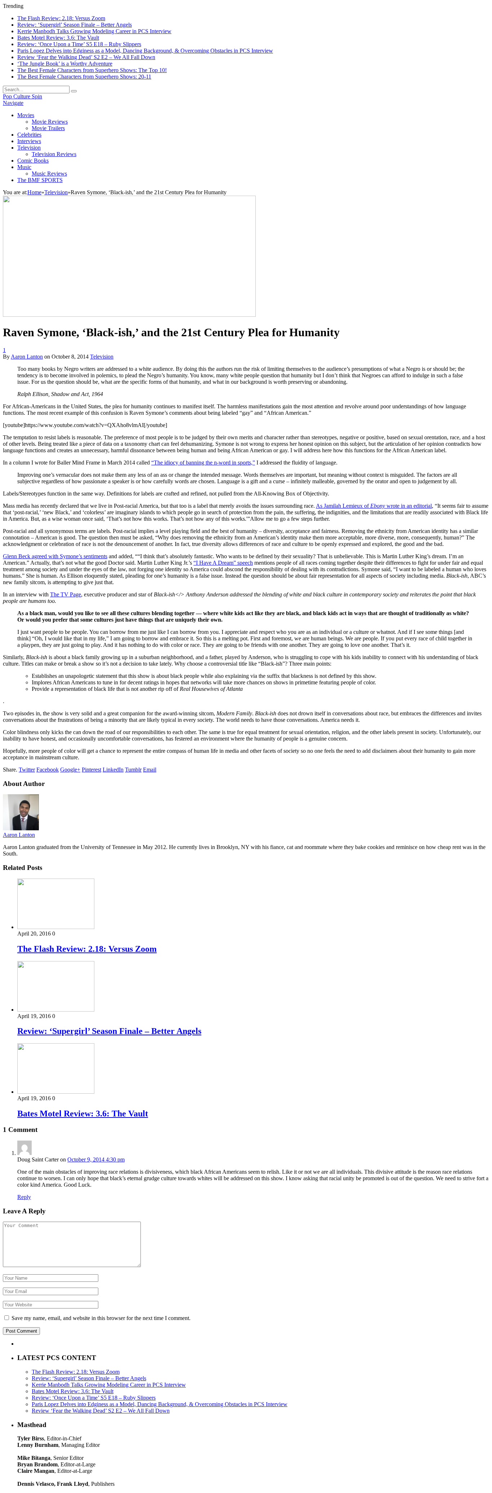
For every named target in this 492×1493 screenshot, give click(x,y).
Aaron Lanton (27, 357)
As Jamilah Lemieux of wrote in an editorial (374, 506)
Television (29, 148)
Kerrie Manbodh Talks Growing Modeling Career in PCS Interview (94, 31)
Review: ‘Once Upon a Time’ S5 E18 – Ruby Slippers (79, 44)
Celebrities (29, 135)
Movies (25, 115)
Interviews (29, 141)
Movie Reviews (50, 122)
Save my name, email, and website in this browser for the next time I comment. (101, 1318)
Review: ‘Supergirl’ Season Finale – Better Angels (74, 25)
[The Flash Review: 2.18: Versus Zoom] (55, 927)
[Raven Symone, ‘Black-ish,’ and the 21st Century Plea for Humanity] (129, 315)
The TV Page (65, 594)
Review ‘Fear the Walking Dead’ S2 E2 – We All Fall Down (86, 57)
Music (24, 167)
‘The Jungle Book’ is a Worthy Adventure (64, 64)
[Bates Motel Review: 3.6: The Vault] (55, 1092)
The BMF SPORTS (40, 180)
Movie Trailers (48, 128)
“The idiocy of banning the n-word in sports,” (203, 462)
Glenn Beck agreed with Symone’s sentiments (55, 556)
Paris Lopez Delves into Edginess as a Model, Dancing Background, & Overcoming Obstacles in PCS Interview (145, 51)
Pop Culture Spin (22, 96)
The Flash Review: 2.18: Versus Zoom (61, 18)
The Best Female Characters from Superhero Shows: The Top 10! (92, 70)
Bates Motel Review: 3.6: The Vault (58, 38)
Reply (24, 1197)
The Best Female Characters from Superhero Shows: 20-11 (84, 77)
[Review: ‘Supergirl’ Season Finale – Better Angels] (55, 1010)
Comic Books (33, 160)
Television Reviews (54, 154)
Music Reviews (49, 173)
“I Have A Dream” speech (223, 563)
